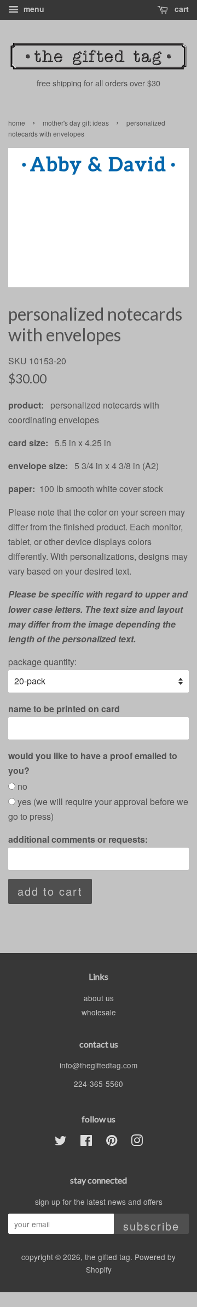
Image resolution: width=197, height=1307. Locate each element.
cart (180, 8)
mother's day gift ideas (76, 122)
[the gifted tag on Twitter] (61, 1142)
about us (99, 997)
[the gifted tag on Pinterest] (112, 1142)
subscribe (151, 1226)
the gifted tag (107, 1256)
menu (32, 8)
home (16, 122)
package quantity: (42, 661)
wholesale (99, 1012)
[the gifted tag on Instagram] (137, 1142)
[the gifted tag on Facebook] (86, 1142)
